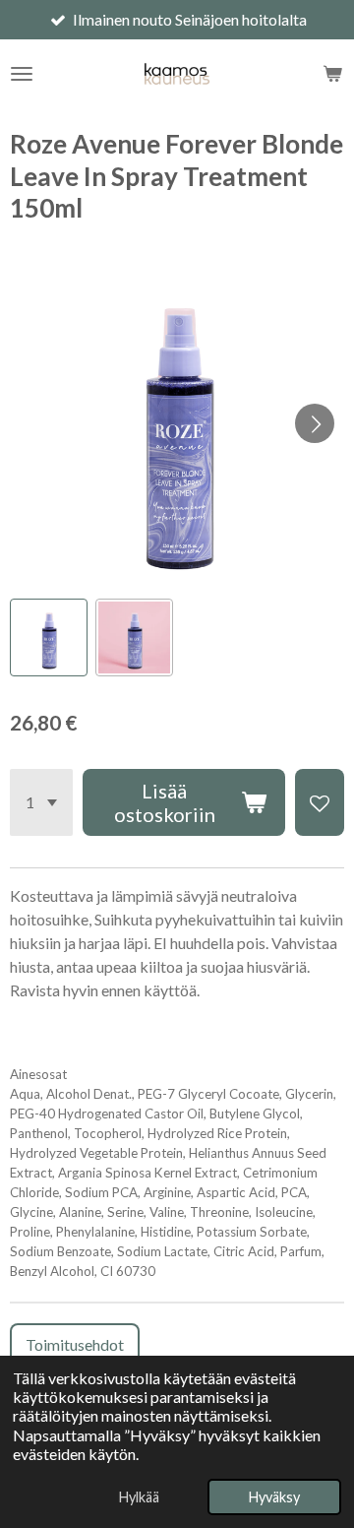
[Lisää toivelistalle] (319, 802)
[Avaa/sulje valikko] (21, 73)
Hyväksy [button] (274, 1497)
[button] (49, 637)
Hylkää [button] (139, 1497)
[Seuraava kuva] (314, 423)
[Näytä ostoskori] (332, 73)
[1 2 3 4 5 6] (41, 802)
